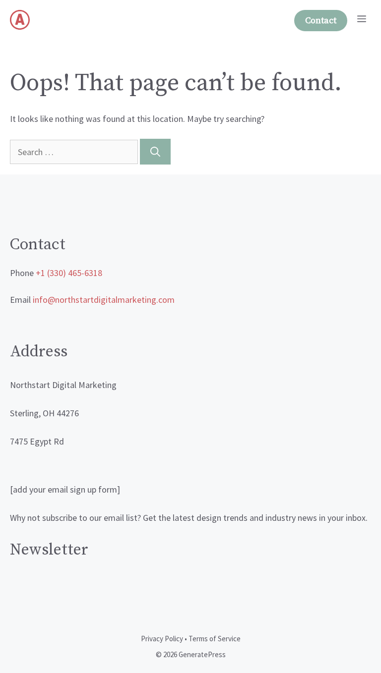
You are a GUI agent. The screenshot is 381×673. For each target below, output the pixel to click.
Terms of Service (215, 638)
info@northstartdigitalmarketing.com (104, 299)
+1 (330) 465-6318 (69, 273)
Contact (320, 20)
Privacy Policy (162, 638)
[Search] (155, 152)
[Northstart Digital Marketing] (20, 20)
